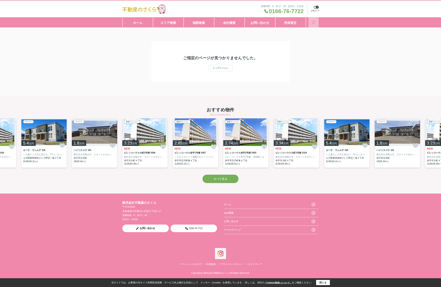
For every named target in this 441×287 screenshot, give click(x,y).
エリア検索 (168, 22)
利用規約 (211, 264)
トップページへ (220, 68)
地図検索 (199, 22)
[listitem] (145, 143)
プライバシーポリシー (232, 264)
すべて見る (220, 178)
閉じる (323, 282)
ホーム (137, 22)
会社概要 (229, 22)
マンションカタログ (192, 264)
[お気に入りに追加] (11, 147)
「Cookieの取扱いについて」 (278, 282)
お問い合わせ (260, 22)
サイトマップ (255, 264)
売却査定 (290, 22)
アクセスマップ (232, 229)
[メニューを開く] (313, 22)
